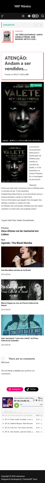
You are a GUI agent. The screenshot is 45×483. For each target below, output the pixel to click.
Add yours (5, 362)
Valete (19, 220)
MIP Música (22, 6)
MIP (27, 74)
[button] (41, 25)
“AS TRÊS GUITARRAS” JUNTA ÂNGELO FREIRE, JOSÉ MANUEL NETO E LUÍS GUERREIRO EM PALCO (29, 38)
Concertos (19, 31)
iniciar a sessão (14, 371)
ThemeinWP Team (29, 479)
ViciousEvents (28, 220)
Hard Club (12, 220)
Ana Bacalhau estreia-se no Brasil (16, 270)
